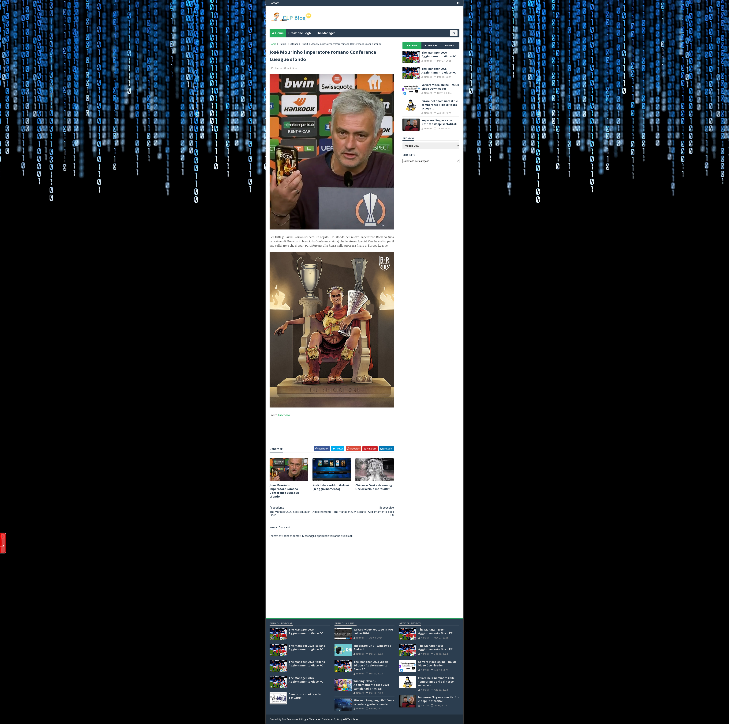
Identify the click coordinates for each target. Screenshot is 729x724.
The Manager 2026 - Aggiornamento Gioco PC (438, 54)
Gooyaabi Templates (347, 719)
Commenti (449, 45)
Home (279, 33)
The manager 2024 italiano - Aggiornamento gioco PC (308, 647)
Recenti (412, 45)
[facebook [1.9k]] (458, 3)
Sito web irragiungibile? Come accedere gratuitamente (373, 702)
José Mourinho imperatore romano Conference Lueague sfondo (284, 490)
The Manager (325, 33)
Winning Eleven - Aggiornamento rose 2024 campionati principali (371, 684)
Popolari (431, 45)
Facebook (284, 415)
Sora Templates (290, 719)
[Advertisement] (314, 435)
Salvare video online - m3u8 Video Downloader (440, 86)
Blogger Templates (310, 719)
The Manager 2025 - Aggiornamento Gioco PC (438, 70)
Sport (305, 44)
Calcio (283, 44)
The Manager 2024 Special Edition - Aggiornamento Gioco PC (371, 665)
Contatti (274, 3)
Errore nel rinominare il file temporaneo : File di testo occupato (439, 104)
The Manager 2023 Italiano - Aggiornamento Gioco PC (308, 663)
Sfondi (294, 44)
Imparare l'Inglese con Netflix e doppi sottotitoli (439, 122)
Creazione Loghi (300, 33)
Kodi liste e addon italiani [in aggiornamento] (330, 487)
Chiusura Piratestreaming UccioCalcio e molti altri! (373, 487)
